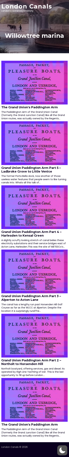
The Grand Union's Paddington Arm (29, 107)
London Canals (26, 6)
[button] (62, 450)
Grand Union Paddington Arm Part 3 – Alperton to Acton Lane (31, 298)
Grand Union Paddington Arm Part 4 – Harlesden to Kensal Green (31, 233)
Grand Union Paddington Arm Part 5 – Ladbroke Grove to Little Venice (31, 169)
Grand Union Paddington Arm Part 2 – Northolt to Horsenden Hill (31, 362)
